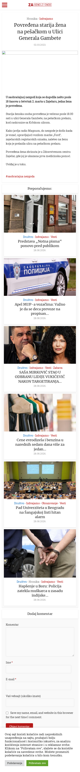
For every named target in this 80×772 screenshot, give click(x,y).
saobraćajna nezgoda (21, 176)
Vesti (54, 237)
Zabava (58, 367)
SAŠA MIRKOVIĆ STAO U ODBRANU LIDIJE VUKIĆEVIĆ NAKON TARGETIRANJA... (40, 377)
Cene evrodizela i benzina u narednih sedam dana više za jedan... (39, 444)
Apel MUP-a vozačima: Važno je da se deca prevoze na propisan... (40, 309)
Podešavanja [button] (14, 763)
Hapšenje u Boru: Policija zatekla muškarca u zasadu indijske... (40, 591)
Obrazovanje (50, 503)
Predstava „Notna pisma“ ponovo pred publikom (40, 243)
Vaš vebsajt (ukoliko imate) (23, 696)
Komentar (12, 624)
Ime (9, 662)
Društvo (28, 237)
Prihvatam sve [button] (37, 763)
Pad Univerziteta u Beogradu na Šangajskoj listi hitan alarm (40, 512)
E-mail (11, 679)
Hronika (32, 18)
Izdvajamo (46, 18)
